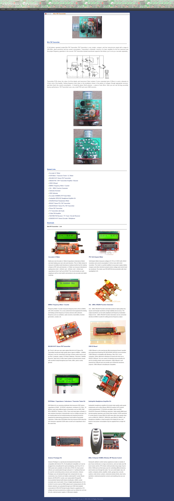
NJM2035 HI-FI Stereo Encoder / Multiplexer (62, 218)
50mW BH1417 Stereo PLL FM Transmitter (61, 206)
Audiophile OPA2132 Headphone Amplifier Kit (62, 198)
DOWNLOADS (43, 9)
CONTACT (53, 9)
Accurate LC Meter (54, 173)
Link (60, 226)
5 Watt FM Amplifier (55, 213)
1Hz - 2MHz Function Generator (58, 188)
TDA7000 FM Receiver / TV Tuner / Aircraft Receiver (64, 216)
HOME (3, 9)
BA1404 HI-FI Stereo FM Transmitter (60, 178)
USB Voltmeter (53, 193)
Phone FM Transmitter (55, 208)
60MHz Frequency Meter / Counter (59, 185)
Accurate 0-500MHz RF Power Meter (60, 196)
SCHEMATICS (23, 9)
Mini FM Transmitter (59, 13)
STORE (9, 9)
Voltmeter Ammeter (54, 191)
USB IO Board (53, 183)
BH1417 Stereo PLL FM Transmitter (59, 203)
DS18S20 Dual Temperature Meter (59, 201)
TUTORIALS (33, 9)
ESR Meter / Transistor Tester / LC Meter (61, 175)
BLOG (15, 9)
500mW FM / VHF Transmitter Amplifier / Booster (63, 180)
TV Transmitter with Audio (56, 211)
